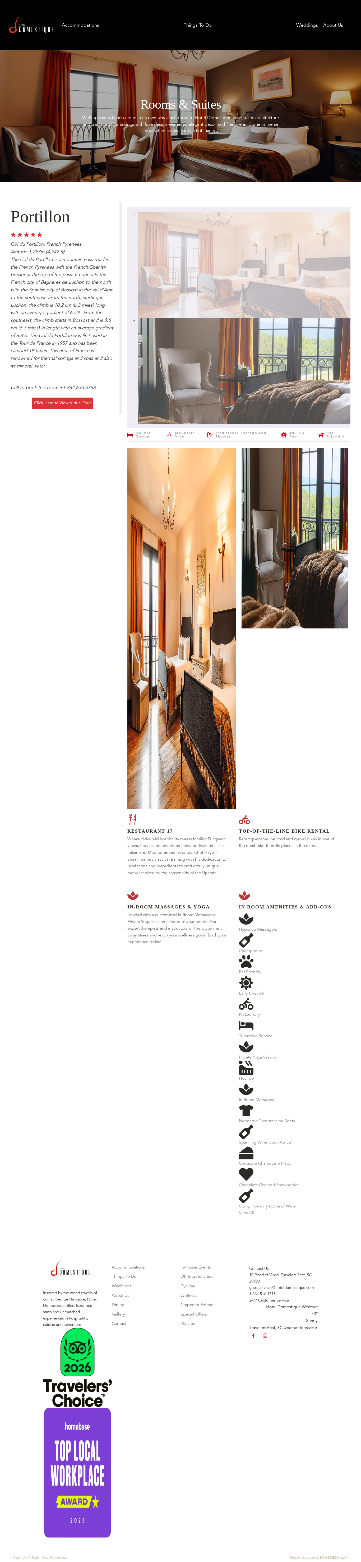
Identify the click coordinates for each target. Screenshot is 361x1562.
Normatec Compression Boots (267, 1120)
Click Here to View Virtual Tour (62, 402)
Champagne (250, 950)
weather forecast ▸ (283, 1327)
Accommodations (80, 25)
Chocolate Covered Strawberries (269, 1184)
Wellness (189, 1295)
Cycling (188, 1286)
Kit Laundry (249, 1014)
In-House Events (196, 1267)
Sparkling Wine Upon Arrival (265, 1142)
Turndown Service (255, 1035)
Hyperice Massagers (258, 929)
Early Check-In (252, 993)
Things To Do (198, 25)
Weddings (307, 25)
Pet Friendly (250, 971)
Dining (118, 1304)
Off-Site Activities (197, 1276)
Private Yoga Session (258, 1057)
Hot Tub (246, 1078)
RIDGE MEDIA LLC (333, 1557)
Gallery (118, 1314)
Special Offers (194, 1314)
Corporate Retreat (197, 1304)
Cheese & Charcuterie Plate (264, 1163)
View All (246, 1212)
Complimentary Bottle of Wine (267, 1206)
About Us (120, 1295)
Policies (188, 1323)
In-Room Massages (256, 1099)
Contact (119, 1323)
